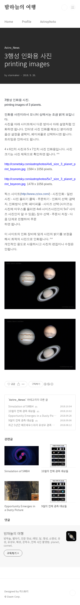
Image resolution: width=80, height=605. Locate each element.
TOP (73, 593)
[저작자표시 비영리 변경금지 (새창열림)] (48, 384)
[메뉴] (73, 7)
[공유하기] (18, 384)
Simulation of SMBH (20, 406)
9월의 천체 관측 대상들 (21, 420)
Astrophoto (48, 21)
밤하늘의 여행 (20, 7)
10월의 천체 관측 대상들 (21, 411)
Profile (26, 21)
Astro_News (17, 399)
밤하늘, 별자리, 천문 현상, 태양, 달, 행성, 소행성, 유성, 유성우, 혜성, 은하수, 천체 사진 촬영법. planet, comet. (32, 542)
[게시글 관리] (23, 384)
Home (8, 21)
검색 (64, 7)
